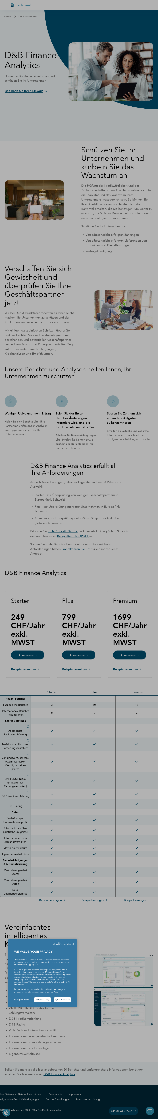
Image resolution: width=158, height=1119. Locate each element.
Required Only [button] (42, 1000)
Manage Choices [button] (21, 1000)
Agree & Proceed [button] (62, 1000)
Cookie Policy (53, 992)
